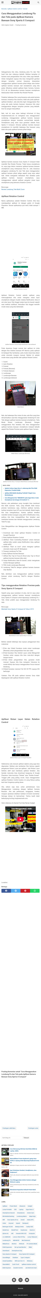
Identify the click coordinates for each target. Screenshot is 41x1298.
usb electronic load (31, 1268)
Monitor (14, 1243)
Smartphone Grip (17, 1250)
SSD (15, 1209)
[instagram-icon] (20, 1280)
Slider (30, 1247)
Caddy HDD (29, 1226)
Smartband (6, 1250)
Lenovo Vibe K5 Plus (19, 1237)
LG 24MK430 (6, 1237)
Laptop (21, 1209)
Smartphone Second (9, 1213)
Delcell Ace (6, 1230)
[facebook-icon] (14, 1280)
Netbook (21, 1243)
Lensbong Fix (6, 1240)
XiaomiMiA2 (6, 1264)
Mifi (4, 1220)
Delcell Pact (14, 1230)
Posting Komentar (20, 25)
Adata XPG (30, 1220)
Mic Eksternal (26, 1240)
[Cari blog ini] (38, 2)
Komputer (32, 1233)
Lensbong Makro (22, 1216)
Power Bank (13, 1206)
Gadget (30, 1206)
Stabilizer (15, 1257)
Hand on (32, 1230)
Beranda (20, 1288)
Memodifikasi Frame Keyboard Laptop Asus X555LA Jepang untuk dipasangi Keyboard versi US (24, 1160)
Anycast (11, 1223)
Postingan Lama (33, 1128)
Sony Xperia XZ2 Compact (27, 1254)
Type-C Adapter (25, 1257)
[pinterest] (25, 891)
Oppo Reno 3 (30, 1209)
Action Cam (30, 1213)
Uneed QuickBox (7, 1261)
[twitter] (15, 891)
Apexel (18, 1223)
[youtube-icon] (27, 1280)
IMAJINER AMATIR (23, 1295)
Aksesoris (22, 1206)
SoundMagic (6, 1257)
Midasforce (6, 1243)
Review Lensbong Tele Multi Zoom (13, 189)
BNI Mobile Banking (8, 1216)
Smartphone (21, 1213)
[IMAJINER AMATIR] (20, 2)
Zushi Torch (15, 1264)
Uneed (22, 1220)
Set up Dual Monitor (20, 1247)
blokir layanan (7, 1268)
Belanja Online (19, 1226)
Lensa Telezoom (32, 1237)
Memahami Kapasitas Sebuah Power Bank (23, 1189)
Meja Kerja (32, 1216)
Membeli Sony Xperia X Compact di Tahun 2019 (17, 609)
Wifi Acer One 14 (19, 1261)
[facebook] (6, 891)
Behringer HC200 (8, 1226)
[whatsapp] (35, 891)
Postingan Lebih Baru (9, 1128)
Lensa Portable (7, 1209)
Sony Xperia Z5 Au (12, 1220)
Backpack (25, 1223)
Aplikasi (5, 1206)
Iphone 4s (5, 1233)
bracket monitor (18, 1268)
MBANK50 (16, 1240)
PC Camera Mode (32, 1243)
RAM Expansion (7, 1247)
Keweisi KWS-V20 (21, 1233)
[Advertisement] (20, 49)
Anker (4, 1223)
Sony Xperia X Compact (9, 1254)
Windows (29, 1261)
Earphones (24, 1230)
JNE (12, 1233)
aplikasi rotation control (29, 1264)
